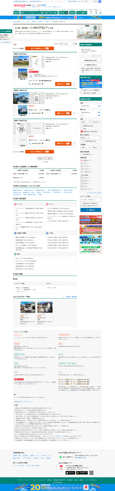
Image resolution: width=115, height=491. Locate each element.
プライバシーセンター (39, 480)
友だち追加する (68, 457)
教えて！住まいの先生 (33, 465)
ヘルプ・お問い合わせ (90, 480)
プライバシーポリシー (24, 480)
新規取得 (43, 5)
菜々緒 (96, 1)
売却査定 (72, 13)
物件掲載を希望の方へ (60, 480)
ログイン (34, 7)
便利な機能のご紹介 (80, 457)
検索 (100, 1)
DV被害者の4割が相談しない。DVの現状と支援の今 (27, 1)
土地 (66, 13)
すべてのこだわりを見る (94, 192)
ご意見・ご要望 (78, 480)
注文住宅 (61, 13)
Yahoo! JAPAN (72, 1)
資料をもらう (63, 84)
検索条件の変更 (85, 99)
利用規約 (49, 480)
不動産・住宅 (17, 455)
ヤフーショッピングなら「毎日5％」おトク (50, 7)
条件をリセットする (96, 56)
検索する (92, 210)
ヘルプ (78, 1)
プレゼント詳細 (25, 383)
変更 (99, 106)
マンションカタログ (18, 465)
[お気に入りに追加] (74, 84)
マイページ (92, 70)
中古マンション (35, 13)
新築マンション (25, 13)
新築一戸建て (44, 13)
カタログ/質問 (81, 13)
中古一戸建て (53, 13)
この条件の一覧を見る (71, 296)
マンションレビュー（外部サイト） (54, 436)
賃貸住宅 (16, 13)
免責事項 (70, 480)
